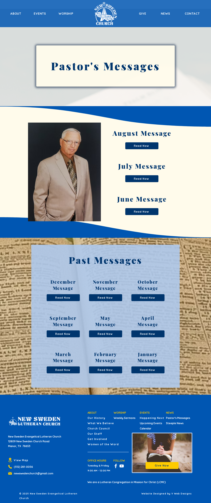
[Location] (10, 460)
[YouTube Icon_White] (122, 466)
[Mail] (10, 473)
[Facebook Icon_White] (116, 466)
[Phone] (10, 467)
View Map (21, 460)
